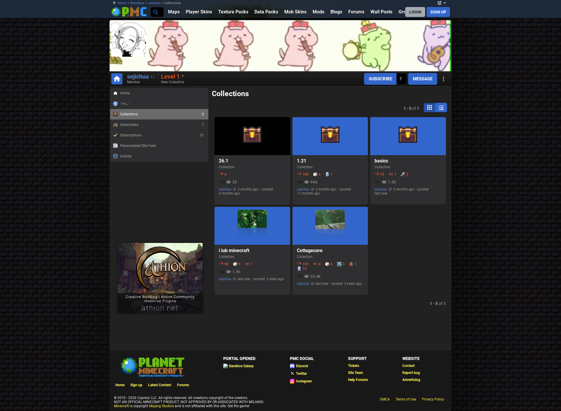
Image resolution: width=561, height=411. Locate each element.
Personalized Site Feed (138, 146)
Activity (126, 156)
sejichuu (154, 3)
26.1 (223, 161)
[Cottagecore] (330, 226)
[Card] (429, 107)
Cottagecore (310, 250)
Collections (162, 114)
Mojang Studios (161, 406)
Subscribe (380, 78)
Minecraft (121, 406)
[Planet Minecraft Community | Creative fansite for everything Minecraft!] (152, 367)
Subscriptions (162, 135)
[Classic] (441, 107)
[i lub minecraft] (252, 226)
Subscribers (162, 125)
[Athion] (160, 313)
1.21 (301, 161)
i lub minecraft (234, 250)
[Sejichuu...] (155, 11)
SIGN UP (438, 12)
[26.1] (252, 136)
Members (137, 3)
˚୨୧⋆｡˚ (125, 104)
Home (121, 3)
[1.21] (330, 136)
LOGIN (415, 12)
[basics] (408, 136)
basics (381, 161)
